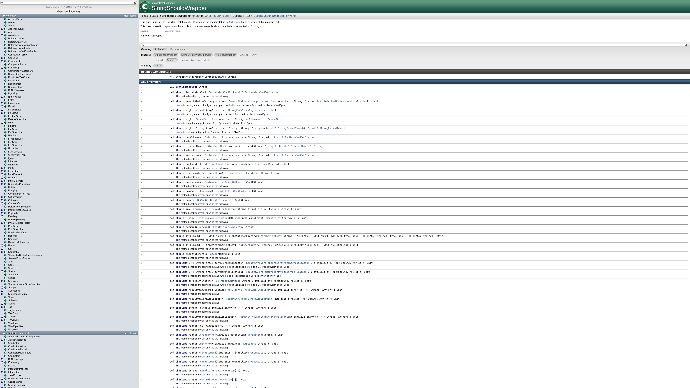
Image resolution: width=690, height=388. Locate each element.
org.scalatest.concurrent (15, 333)
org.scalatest (9, 15)
